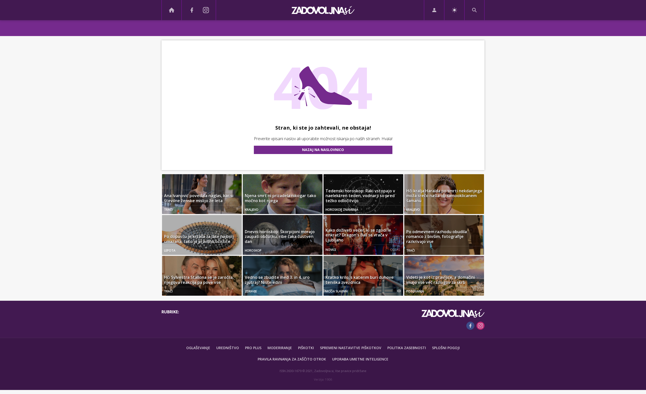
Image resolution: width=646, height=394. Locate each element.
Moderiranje (279, 347)
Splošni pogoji (446, 347)
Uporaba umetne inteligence (360, 359)
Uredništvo (227, 347)
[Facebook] (192, 10)
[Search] (474, 10)
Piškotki (306, 347)
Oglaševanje (198, 347)
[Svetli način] (454, 10)
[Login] (434, 10)
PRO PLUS (253, 347)
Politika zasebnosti (406, 347)
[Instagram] (206, 10)
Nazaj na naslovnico (323, 149)
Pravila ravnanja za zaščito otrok (292, 359)
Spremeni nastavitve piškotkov (350, 347)
